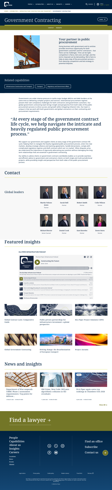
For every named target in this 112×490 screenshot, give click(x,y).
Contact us (91, 452)
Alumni (11, 464)
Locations (12, 456)
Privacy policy (36, 473)
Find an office (94, 441)
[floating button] (105, 453)
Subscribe (91, 447)
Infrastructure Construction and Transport (35, 11)
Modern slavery (65, 473)
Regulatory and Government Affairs (58, 86)
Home (6, 11)
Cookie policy (50, 473)
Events (11, 462)
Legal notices (22, 473)
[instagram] (62, 446)
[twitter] (56, 446)
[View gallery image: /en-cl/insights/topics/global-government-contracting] (21, 340)
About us (50, 4)
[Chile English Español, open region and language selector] (98, 4)
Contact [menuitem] (51, 28)
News (11, 459)
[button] (98, 19)
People (30, 4)
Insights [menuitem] (59, 28)
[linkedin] (49, 446)
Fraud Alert (79, 473)
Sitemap (90, 473)
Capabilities (40, 4)
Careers (67, 4)
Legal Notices (58, 480)
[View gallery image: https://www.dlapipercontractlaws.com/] (21, 310)
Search (90, 4)
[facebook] (49, 452)
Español (107, 4)
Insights (59, 4)
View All (102, 405)
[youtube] (56, 452)
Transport (40, 86)
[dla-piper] (8, 4)
